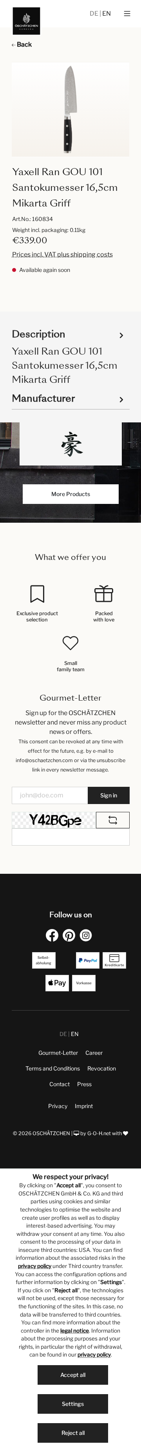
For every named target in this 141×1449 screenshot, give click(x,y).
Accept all (72, 1374)
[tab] (69, 356)
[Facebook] (53, 935)
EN (106, 13)
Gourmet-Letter (58, 1052)
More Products (70, 494)
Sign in (108, 795)
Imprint (84, 1106)
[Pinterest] (70, 935)
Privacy (57, 1106)
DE (94, 13)
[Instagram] (87, 935)
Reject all (73, 1432)
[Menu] (127, 13)
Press (84, 1084)
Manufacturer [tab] (43, 398)
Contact (59, 1084)
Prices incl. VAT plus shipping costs (62, 254)
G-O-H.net (99, 1133)
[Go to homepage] (26, 21)
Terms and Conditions (52, 1068)
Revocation (101, 1068)
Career (94, 1052)
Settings (73, 1403)
